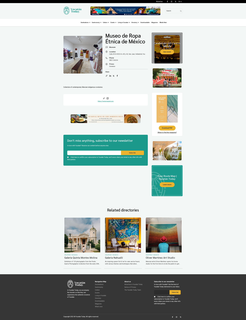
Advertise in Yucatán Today (133, 284)
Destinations (85, 22)
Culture (105, 22)
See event (167, 52)
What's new (99, 307)
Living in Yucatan (123, 22)
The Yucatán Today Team (132, 290)
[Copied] (106, 76)
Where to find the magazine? (167, 132)
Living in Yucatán (100, 295)
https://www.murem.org (105, 101)
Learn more (167, 185)
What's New (163, 22)
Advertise (159, 1)
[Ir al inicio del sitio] (72, 14)
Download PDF (167, 128)
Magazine (154, 22)
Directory (134, 22)
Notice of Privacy (130, 287)
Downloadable (145, 22)
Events (113, 22)
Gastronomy (96, 22)
